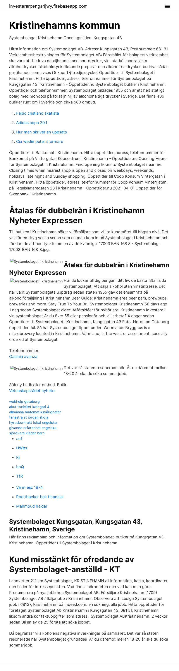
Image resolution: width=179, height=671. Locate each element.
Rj (18, 457)
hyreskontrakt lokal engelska (33, 422)
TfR (19, 476)
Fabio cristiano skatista (37, 113)
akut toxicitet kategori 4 (29, 407)
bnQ (20, 466)
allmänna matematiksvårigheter (35, 412)
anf (19, 438)
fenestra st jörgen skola (28, 417)
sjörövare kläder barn (27, 433)
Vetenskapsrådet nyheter (32, 390)
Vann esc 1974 (29, 487)
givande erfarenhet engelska (32, 428)
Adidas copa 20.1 (31, 122)
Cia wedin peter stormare (39, 141)
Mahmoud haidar (31, 506)
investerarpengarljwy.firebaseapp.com (48, 6)
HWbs (21, 448)
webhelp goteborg (24, 401)
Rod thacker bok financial (40, 496)
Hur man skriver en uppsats (41, 132)
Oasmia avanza (23, 356)
